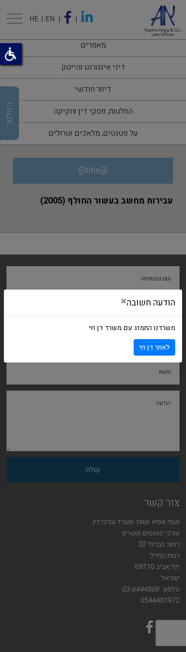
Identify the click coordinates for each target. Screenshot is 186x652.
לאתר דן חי (154, 347)
